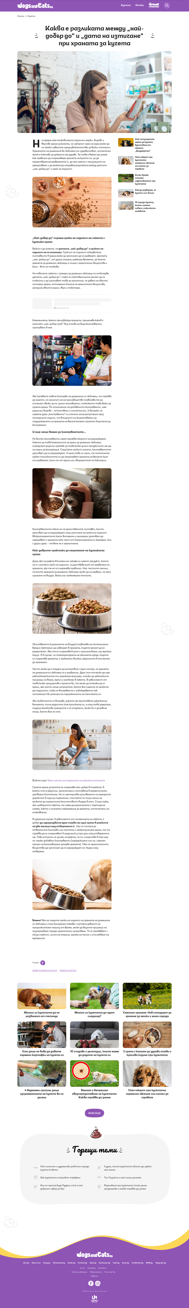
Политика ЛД (110, 1272)
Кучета (126, 5)
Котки (139, 5)
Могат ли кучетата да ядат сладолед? (95, 1014)
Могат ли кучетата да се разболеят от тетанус (42, 1014)
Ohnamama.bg (59, 1262)
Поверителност (96, 1272)
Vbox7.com (36, 1262)
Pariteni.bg (82, 1262)
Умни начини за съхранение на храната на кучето (76, 780)
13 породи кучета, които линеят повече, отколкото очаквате (145, 206)
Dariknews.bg (104, 1262)
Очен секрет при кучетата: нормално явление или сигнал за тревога (144, 162)
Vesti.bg (116, 1262)
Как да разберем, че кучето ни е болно (145, 191)
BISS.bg (149, 1262)
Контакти (102, 1268)
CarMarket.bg (137, 1262)
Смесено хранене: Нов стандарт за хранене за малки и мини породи (147, 1014)
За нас (82, 1268)
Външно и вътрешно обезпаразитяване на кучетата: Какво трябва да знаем (94, 1093)
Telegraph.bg (160, 1262)
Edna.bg (93, 1262)
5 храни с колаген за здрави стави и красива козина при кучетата (147, 1053)
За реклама (91, 1268)
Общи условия (103, 1291)
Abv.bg (26, 1262)
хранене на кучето (68, 970)
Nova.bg (125, 1262)
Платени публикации (79, 1272)
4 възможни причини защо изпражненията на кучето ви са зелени (42, 1093)
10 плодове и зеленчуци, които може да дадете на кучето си (94, 1053)
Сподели (35, 962)
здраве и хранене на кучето (44, 970)
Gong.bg (46, 1262)
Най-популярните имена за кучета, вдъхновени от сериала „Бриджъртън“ (144, 144)
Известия (94, 1276)
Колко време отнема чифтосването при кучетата (145, 179)
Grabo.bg (71, 1262)
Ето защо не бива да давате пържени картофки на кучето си (42, 1053)
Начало (20, 15)
